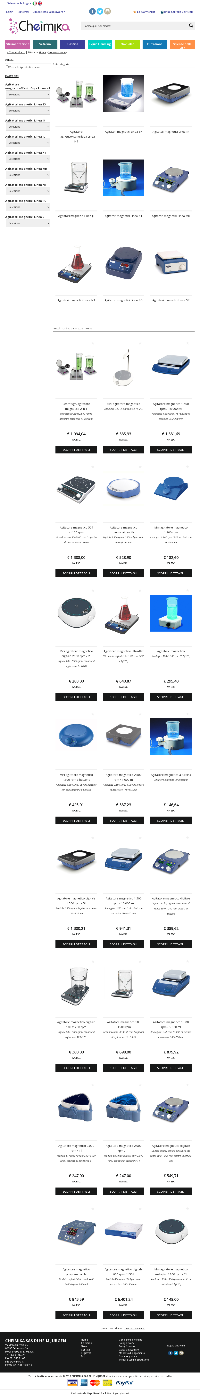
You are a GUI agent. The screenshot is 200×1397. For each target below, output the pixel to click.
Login (9, 12)
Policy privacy (126, 1343)
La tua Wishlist (146, 12)
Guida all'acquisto (129, 1349)
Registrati (23, 12)
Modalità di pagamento (132, 1353)
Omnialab (127, 44)
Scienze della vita (182, 46)
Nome (89, 328)
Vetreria (45, 44)
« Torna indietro (16, 52)
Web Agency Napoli (118, 1393)
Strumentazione (17, 44)
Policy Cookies (127, 1346)
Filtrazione (154, 44)
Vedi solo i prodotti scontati (24, 67)
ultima (141, 1328)
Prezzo (79, 328)
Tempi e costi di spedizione (134, 1359)
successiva (132, 1328)
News (84, 1346)
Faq (83, 1356)
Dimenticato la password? (49, 12)
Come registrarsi (128, 1356)
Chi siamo (86, 1343)
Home (42, 52)
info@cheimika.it (14, 1361)
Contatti (85, 1349)
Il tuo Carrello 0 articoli (178, 12)
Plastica (72, 44)
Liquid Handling (100, 44)
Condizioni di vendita (130, 1339)
